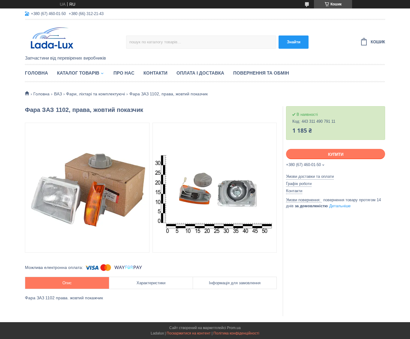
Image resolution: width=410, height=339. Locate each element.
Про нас (123, 73)
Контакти (155, 73)
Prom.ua (234, 328)
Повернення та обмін (261, 73)
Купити (335, 154)
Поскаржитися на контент (189, 333)
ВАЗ (58, 93)
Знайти (293, 42)
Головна (36, 73)
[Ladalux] (75, 38)
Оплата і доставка (200, 73)
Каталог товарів (78, 73)
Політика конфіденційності (236, 333)
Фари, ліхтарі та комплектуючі (95, 93)
